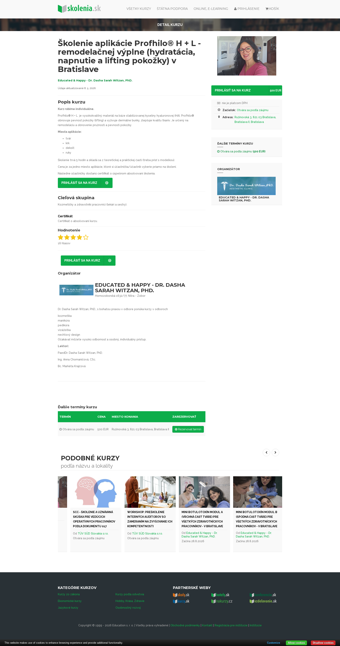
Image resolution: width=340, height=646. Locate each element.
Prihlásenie (248, 9)
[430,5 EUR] (93, 492)
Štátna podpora (172, 9)
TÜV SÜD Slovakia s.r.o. (91, 533)
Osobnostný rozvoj (128, 607)
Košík (274, 9)
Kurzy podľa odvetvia (129, 594)
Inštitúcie (256, 625)
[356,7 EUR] (148, 492)
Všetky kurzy (139, 9)
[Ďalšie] (275, 452)
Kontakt (207, 625)
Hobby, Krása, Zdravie (129, 601)
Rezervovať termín (189, 429)
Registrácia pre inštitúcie (231, 625)
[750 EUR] (202, 492)
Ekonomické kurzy (70, 601)
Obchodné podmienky (185, 625)
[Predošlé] (266, 452)
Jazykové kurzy (68, 607)
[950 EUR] (256, 492)
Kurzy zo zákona (69, 594)
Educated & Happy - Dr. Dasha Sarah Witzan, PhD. (95, 80)
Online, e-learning (211, 9)
